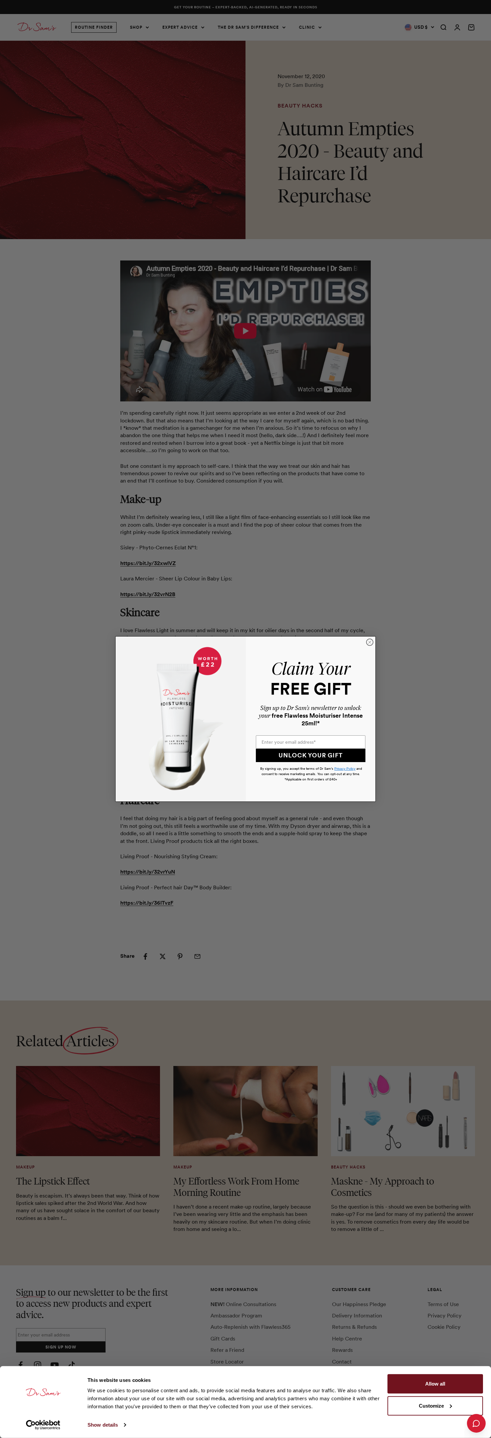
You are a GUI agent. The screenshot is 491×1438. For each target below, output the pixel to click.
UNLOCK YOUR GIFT (311, 755)
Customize (431, 1405)
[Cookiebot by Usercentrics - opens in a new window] (43, 1425)
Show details (103, 1425)
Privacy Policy (344, 768)
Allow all (435, 1384)
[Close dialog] (369, 642)
